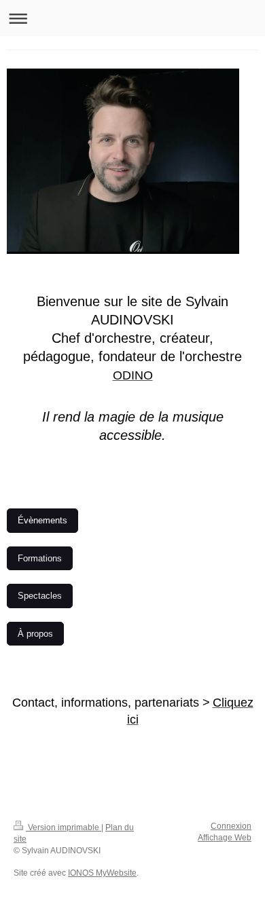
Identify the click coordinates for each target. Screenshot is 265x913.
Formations (40, 558)
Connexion (231, 826)
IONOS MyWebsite (102, 873)
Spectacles (40, 596)
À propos (35, 634)
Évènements (42, 520)
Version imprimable (63, 827)
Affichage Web (224, 837)
